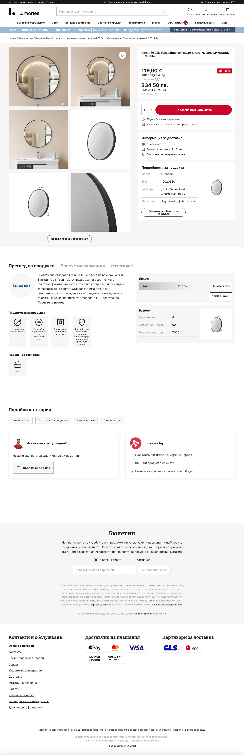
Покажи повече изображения (69, 238)
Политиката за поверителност (166, 604)
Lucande (167, 174)
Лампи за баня (43, 38)
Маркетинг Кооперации (25, 670)
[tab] (31, 265)
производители (144, 613)
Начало (12, 38)
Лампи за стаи (25, 38)
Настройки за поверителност (52, 729)
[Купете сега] (122, 30)
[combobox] (113, 11)
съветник (36, 707)
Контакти (15, 652)
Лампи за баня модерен (53, 420)
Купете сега (149, 30)
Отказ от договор (21, 645)
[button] (38, 139)
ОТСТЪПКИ (175, 22)
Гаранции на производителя (29, 701)
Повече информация (82, 265)
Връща (13, 664)
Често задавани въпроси (26, 658)
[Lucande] (21, 285)
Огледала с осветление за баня (68, 38)
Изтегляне (122, 265)
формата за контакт (101, 604)
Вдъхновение (18, 707)
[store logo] (24, 11)
